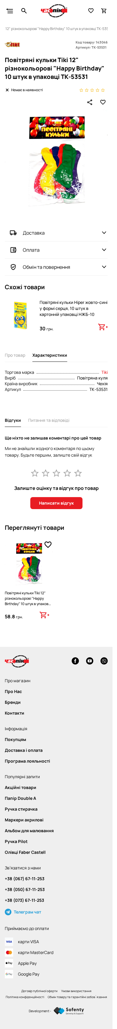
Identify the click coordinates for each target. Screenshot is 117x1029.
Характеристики (49, 355)
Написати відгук (56, 503)
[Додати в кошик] (103, 327)
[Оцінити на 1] (35, 473)
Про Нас (13, 691)
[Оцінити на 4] (67, 473)
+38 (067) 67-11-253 (24, 878)
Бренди (13, 702)
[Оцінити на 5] (78, 473)
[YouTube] (89, 661)
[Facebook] (75, 661)
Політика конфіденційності (25, 997)
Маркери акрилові (24, 820)
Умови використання (76, 991)
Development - (40, 1011)
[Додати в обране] (103, 102)
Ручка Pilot (16, 841)
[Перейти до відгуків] (92, 90)
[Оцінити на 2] (45, 473)
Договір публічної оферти (39, 991)
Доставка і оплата (24, 750)
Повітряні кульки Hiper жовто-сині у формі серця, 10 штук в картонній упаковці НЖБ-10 (73, 308)
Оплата (31, 250)
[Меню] (9, 11)
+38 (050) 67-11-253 (25, 889)
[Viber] (104, 661)
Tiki (104, 372)
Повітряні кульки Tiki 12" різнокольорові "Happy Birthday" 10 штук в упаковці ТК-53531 (28, 601)
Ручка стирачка (21, 809)
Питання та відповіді (48, 420)
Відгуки (13, 420)
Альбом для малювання (29, 830)
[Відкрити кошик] (104, 11)
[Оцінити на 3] (56, 473)
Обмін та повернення (46, 267)
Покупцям (15, 739)
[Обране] (91, 11)
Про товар (15, 355)
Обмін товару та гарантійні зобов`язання (77, 997)
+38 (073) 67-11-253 (24, 900)
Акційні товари (20, 787)
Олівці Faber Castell (25, 852)
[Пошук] (24, 11)
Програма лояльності (27, 761)
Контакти (14, 713)
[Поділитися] (89, 102)
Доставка (34, 233)
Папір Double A (20, 798)
